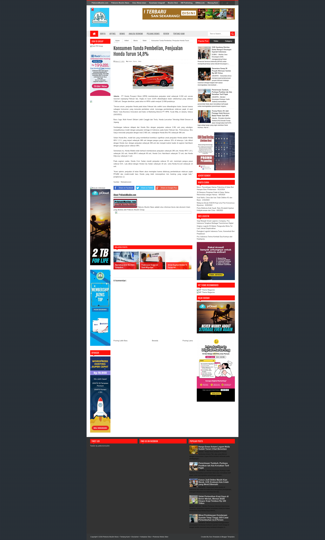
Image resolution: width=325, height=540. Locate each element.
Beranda (155, 341)
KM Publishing (186, 3)
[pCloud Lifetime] (100, 265)
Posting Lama (188, 341)
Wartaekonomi (126, 182)
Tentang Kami (179, 33)
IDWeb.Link (200, 3)
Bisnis (122, 33)
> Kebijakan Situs (145, 537)
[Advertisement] (100, 145)
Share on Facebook (126, 188)
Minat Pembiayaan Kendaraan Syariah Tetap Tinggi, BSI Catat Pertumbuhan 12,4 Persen (213, 517)
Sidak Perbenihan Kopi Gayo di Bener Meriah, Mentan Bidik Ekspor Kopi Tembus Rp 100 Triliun (213, 499)
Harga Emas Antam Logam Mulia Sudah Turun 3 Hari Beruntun (214, 448)
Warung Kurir (213, 3)
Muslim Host (173, 3)
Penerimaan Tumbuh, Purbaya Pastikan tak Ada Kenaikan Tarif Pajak (213, 465)
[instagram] (232, 3)
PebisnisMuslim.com (100, 3)
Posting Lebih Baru (120, 341)
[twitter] (227, 3)
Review (166, 33)
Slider (139, 61)
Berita (102, 33)
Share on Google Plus (169, 188)
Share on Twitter (147, 188)
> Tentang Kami (124, 537)
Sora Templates (214, 537)
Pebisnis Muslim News (120, 3)
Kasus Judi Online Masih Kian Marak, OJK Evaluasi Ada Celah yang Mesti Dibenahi (213, 482)
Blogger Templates (228, 537)
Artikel (112, 33)
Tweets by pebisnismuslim (100, 446)
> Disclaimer (134, 537)
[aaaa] (188, 14)
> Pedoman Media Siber (160, 537)
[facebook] (222, 3)
